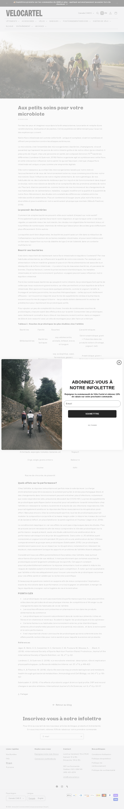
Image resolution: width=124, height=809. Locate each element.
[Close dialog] (119, 362)
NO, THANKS (92, 425)
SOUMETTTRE (92, 414)
